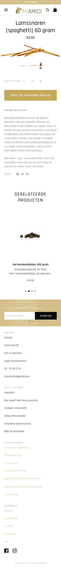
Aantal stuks (12, 81)
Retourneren (11, 463)
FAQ (6, 541)
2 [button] (29, 291)
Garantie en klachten (15, 471)
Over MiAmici (11, 518)
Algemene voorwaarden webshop (22, 478)
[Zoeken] (47, 9)
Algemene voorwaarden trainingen (23, 487)
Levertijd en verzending (16, 447)
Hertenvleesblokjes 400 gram (31, 264)
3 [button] (32, 291)
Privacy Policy (11, 494)
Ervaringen (10, 534)
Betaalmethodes (13, 455)
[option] (30, 50)
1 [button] (26, 291)
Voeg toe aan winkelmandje (31, 95)
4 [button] (35, 291)
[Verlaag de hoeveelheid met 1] (23, 81)
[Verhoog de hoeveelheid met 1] (40, 81)
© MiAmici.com (21, 563)
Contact (8, 511)
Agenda (8, 526)
